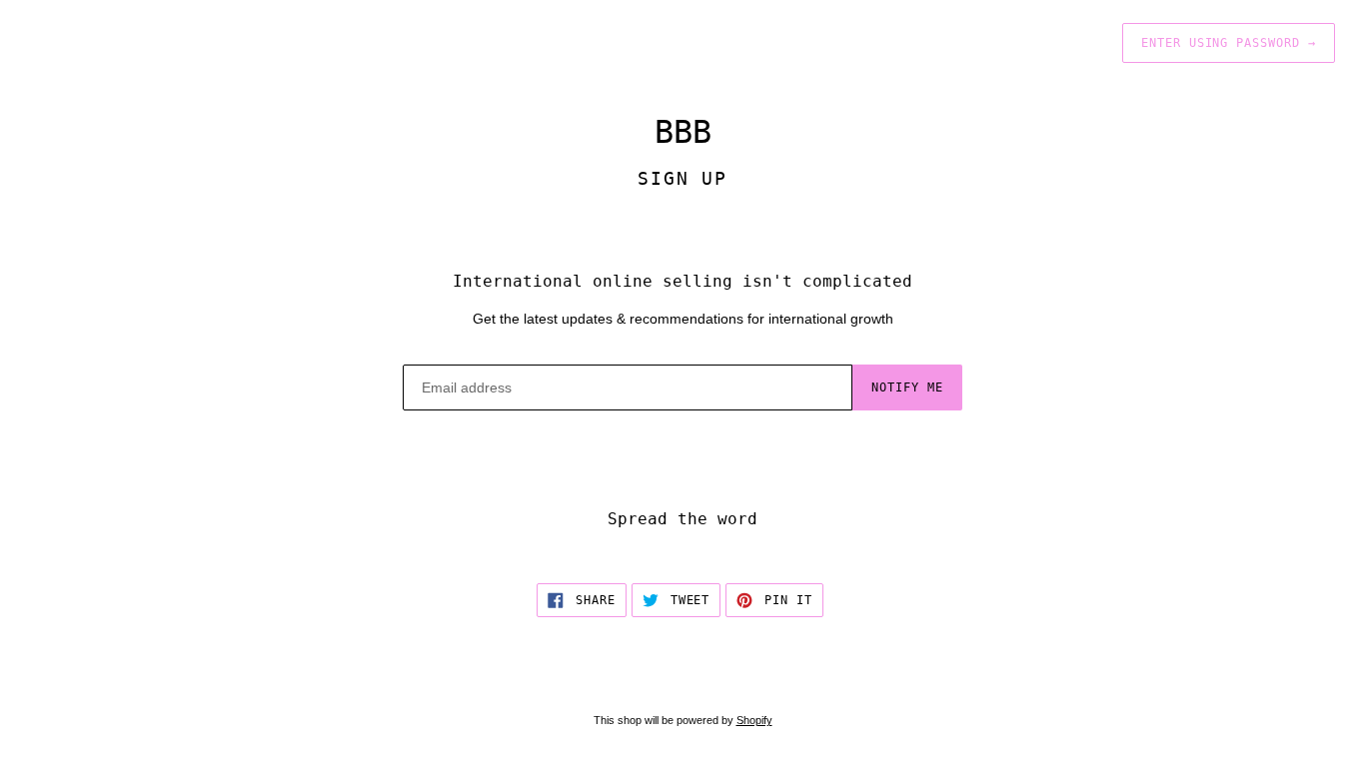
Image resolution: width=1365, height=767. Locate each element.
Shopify (754, 720)
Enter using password (1228, 43)
